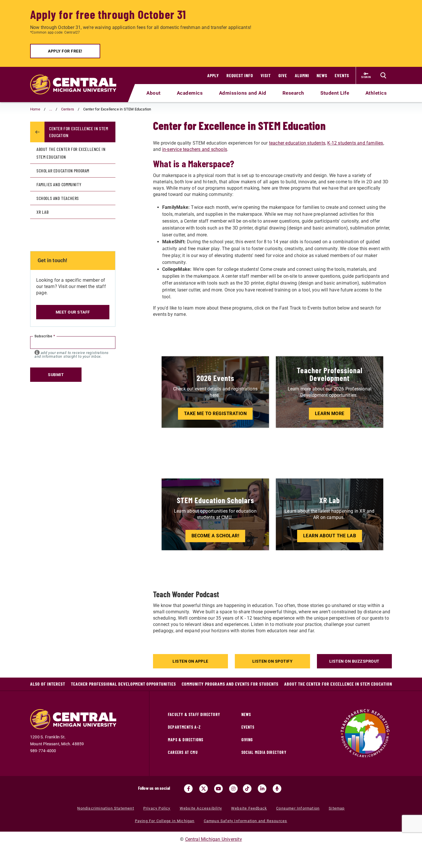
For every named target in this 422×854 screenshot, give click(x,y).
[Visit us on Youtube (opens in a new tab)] (218, 788)
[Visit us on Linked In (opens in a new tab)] (262, 788)
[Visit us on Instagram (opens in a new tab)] (233, 788)
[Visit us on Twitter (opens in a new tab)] (203, 788)
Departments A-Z (184, 727)
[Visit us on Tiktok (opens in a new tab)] (247, 788)
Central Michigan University (213, 839)
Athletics (376, 93)
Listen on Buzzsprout (354, 661)
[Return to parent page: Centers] (37, 132)
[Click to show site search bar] (383, 75)
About (153, 93)
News (322, 75)
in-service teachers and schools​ (194, 149)
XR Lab (42, 212)
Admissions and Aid (242, 93)
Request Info (240, 75)
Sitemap (336, 808)
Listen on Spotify (272, 661)
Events (342, 75)
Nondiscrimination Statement (105, 808)
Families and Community (58, 184)
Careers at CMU (183, 752)
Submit (56, 374)
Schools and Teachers (57, 198)
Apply (213, 75)
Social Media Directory (264, 752)
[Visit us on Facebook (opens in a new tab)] (188, 788)
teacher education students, (297, 143)
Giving (247, 739)
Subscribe (44, 336)
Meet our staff (73, 312)
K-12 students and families (355, 143)
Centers (67, 109)
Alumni (302, 75)
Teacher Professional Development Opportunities (123, 683)
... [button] (50, 109)
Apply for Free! (65, 51)
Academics (190, 93)
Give (282, 75)
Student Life (334, 93)
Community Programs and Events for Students (230, 683)
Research (293, 93)
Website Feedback (249, 808)
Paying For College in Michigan (165, 821)
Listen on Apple (190, 661)
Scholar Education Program (62, 170)
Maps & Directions (185, 739)
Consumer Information (298, 808)
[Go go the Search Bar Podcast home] (277, 788)
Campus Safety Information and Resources (245, 821)
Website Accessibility (201, 808)
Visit (266, 75)
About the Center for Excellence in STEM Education (70, 152)
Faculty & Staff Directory (194, 714)
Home (35, 109)
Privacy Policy (157, 808)
